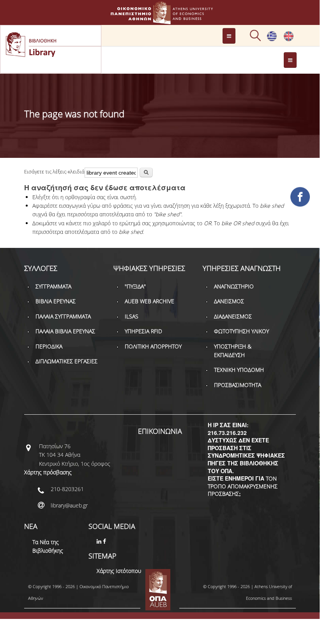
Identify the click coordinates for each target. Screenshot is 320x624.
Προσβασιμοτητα (237, 385)
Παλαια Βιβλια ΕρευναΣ (65, 331)
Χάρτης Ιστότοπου (119, 571)
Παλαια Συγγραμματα (63, 316)
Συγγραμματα (53, 286)
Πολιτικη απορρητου (153, 346)
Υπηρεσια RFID (143, 331)
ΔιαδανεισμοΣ (233, 316)
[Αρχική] (160, 20)
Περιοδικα (48, 346)
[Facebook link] (105, 541)
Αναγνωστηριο (234, 286)
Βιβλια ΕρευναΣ (55, 301)
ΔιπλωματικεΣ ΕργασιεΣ (66, 361)
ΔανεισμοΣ (229, 301)
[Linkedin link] (100, 541)
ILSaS (131, 316)
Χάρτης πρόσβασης (48, 472)
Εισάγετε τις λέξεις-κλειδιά (54, 171)
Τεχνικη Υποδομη (239, 369)
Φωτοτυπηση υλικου (241, 331)
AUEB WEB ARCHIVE (149, 301)
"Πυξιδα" (135, 286)
